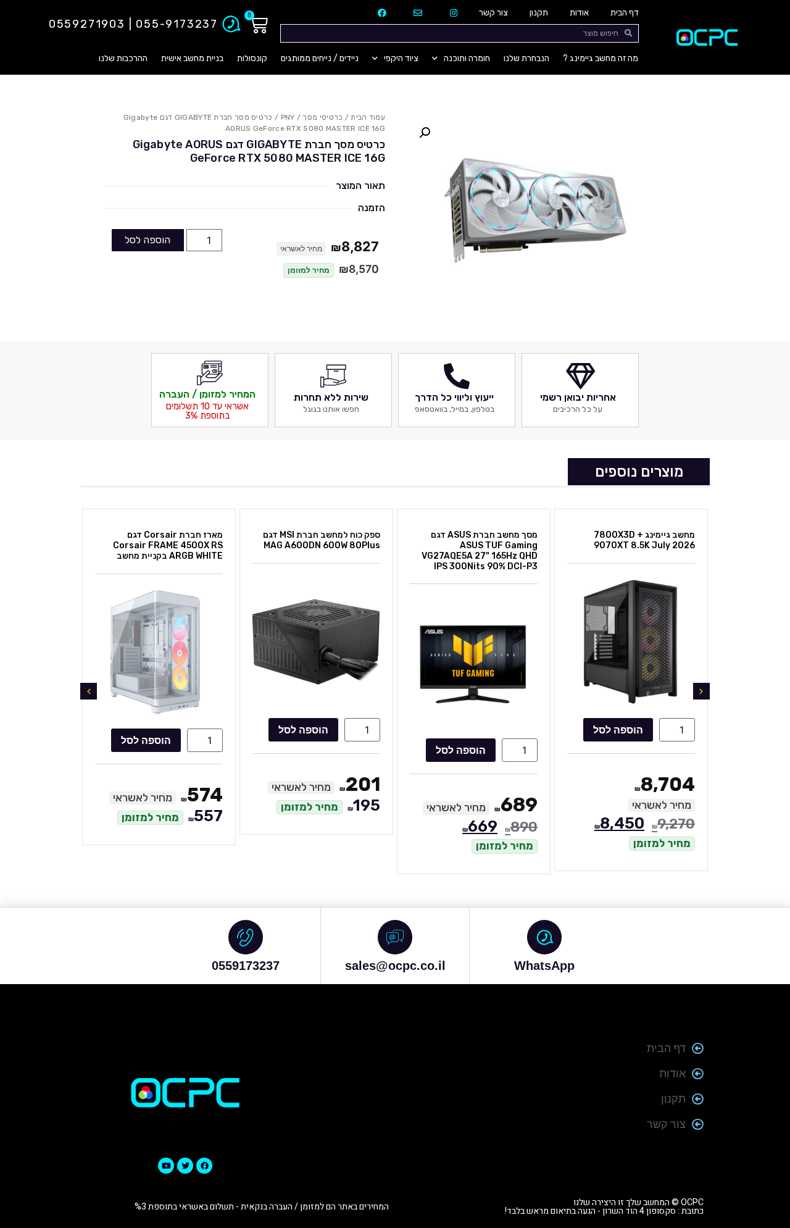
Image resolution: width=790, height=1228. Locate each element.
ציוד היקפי (401, 58)
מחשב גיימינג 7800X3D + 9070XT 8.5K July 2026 (644, 540)
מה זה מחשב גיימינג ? (600, 58)
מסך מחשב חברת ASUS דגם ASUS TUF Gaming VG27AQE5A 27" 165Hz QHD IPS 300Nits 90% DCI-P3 (480, 550)
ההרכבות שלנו (123, 58)
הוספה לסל (147, 240)
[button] (425, 133)
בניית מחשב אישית (192, 58)
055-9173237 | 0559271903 (133, 24)
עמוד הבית (368, 117)
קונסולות (252, 58)
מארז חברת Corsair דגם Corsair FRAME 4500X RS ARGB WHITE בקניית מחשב (168, 545)
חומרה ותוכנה (467, 58)
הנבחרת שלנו (526, 58)
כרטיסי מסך (322, 117)
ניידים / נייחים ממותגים (320, 58)
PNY (288, 117)
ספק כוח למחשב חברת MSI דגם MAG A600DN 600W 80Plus (321, 540)
